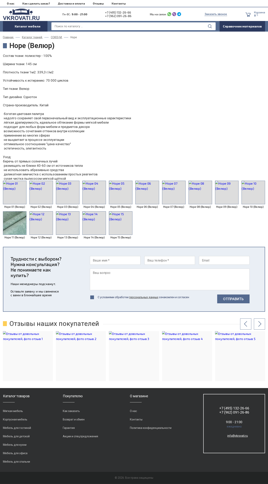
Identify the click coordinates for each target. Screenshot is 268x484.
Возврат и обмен (74, 419)
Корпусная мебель (15, 419)
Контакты (119, 3)
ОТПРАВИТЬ (233, 299)
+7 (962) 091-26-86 (118, 16)
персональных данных (143, 297)
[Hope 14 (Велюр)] (94, 223)
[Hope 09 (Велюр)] (226, 192)
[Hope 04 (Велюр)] (94, 192)
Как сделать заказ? (36, 3)
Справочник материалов (242, 26)
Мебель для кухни (14, 444)
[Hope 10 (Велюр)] (253, 192)
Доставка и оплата (71, 3)
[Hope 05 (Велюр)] (120, 192)
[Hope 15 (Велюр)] (120, 223)
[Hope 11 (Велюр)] (14, 223)
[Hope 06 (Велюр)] (147, 192)
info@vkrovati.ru (237, 435)
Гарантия (69, 427)
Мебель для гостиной (17, 427)
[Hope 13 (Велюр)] (67, 223)
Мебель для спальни (16, 461)
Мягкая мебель (13, 411)
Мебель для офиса (15, 453)
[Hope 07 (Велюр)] (173, 192)
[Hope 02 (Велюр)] (41, 192)
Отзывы (98, 3)
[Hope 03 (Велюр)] (67, 192)
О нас (11, 3)
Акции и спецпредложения (80, 436)
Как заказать (71, 411)
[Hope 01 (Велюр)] (14, 192)
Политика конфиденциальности (150, 427)
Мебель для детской (16, 436)
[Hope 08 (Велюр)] (200, 192)
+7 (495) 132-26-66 (118, 12)
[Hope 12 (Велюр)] (41, 223)
